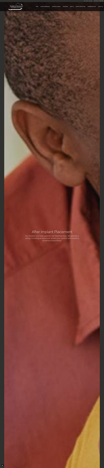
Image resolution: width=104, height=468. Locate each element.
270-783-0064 (100, 0)
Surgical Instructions (80, 6)
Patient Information (45, 6)
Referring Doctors (92, 6)
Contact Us (100, 6)
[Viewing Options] (2, 465)
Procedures (65, 6)
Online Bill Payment (56, 6)
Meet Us (71, 6)
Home (37, 6)
